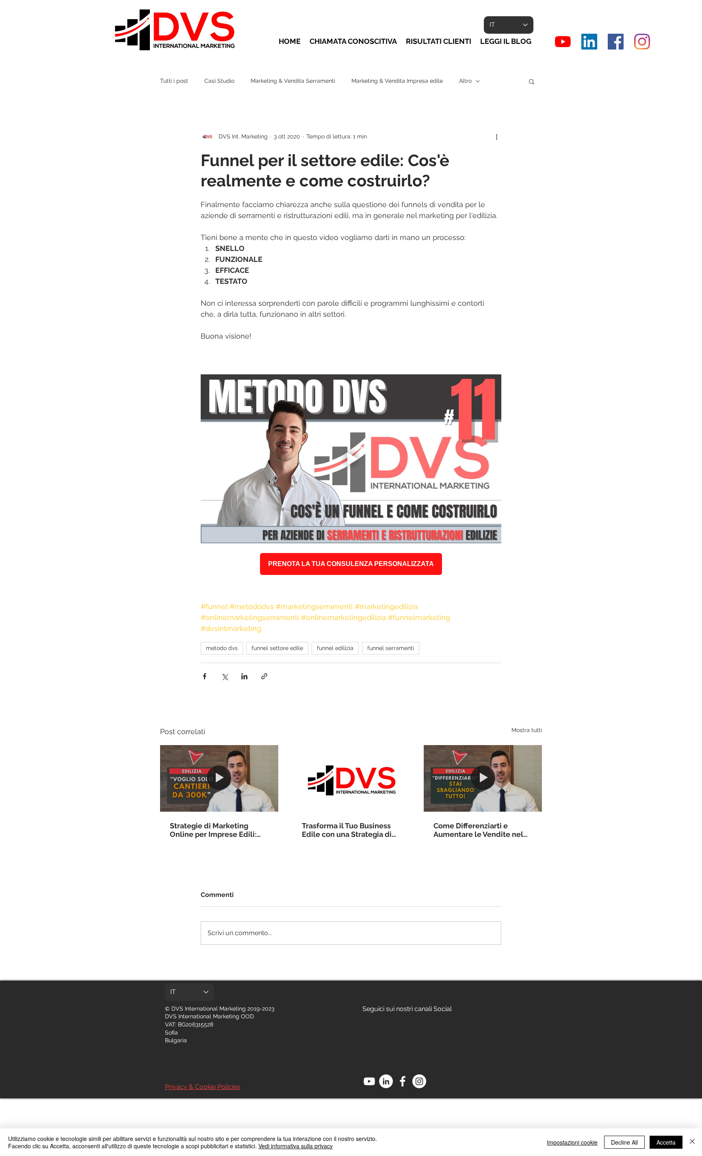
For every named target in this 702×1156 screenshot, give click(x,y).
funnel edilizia (335, 648)
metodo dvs (222, 648)
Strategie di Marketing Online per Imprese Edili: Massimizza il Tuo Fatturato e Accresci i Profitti (217, 829)
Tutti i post (174, 81)
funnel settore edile (277, 648)
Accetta (666, 1142)
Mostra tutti (526, 730)
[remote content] (351, 564)
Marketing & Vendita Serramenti (293, 81)
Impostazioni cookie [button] (572, 1142)
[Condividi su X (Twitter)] (224, 676)
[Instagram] (642, 42)
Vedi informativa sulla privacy (295, 1146)
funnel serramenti (390, 648)
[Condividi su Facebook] (204, 676)
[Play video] (351, 458)
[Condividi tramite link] (264, 676)
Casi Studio (219, 81)
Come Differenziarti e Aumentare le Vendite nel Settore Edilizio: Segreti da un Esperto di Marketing (480, 829)
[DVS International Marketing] (589, 42)
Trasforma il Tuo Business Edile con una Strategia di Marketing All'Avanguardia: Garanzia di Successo (348, 829)
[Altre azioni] (496, 136)
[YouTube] (563, 42)
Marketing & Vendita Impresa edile (397, 81)
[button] (531, 81)
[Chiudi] (692, 1142)
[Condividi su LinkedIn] (244, 676)
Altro (465, 81)
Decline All (624, 1142)
